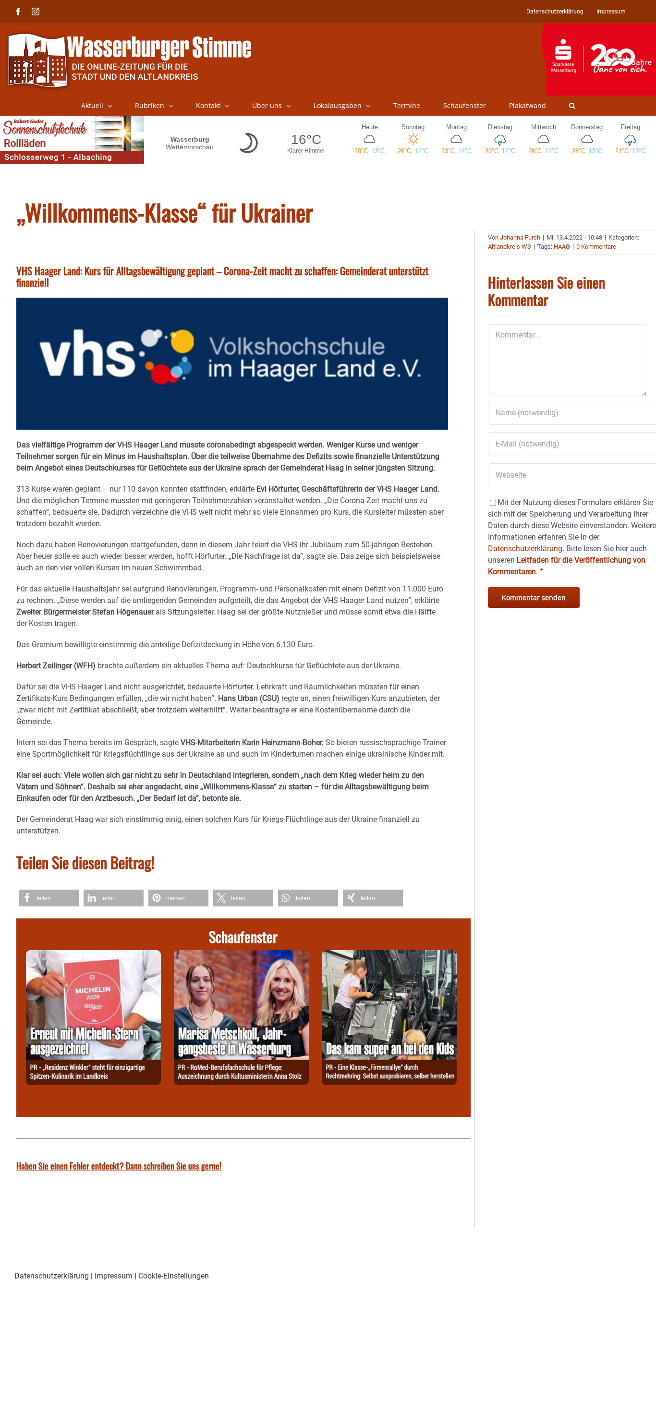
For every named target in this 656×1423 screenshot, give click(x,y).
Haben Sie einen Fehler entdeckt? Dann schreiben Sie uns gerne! (118, 1165)
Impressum (114, 1275)
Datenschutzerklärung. (526, 548)
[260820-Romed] (241, 955)
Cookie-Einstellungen (173, 1275)
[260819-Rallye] (389, 955)
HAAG (562, 246)
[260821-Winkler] (93, 955)
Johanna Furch (520, 237)
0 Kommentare (596, 246)
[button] (572, 105)
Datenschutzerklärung (51, 1275)
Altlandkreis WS (509, 246)
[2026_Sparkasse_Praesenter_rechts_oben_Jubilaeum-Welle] (598, 28)
